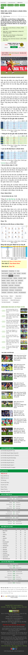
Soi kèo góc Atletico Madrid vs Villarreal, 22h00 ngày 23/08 (12, 347)
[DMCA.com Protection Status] (14, 611)
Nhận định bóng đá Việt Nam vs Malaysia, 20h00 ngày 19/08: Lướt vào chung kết (20, 394)
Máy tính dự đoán (5, 287)
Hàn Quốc (20, 278)
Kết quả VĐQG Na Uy (6, 494)
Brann (11, 296)
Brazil (25, 278)
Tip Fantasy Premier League (7, 278)
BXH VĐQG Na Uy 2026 (7, 526)
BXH (2, 7)
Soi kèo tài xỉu (10, 292)
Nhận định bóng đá (14, 53)
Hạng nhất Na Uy (5, 475)
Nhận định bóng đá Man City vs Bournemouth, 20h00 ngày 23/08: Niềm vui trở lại (13, 327)
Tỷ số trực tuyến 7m (10, 589)
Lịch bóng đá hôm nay (21, 589)
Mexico (12, 280)
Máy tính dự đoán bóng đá (14, 591)
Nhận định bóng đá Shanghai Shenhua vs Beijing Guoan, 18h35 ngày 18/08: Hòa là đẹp (19, 430)
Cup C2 (10, 273)
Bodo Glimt (18, 296)
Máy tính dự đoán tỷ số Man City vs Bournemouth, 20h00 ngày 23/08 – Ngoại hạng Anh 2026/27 (13, 316)
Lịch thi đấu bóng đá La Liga (7, 460)
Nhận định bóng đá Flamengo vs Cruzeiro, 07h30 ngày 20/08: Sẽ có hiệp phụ (20, 385)
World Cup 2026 (5, 275)
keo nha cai (4, 300)
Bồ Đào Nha (20, 280)
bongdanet (15, 302)
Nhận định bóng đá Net (14, 587)
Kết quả (17, 5)
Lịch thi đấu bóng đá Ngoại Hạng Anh (9, 453)
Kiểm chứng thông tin (17, 645)
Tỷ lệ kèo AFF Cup (8, 593)
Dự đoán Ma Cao (18, 290)
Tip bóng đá (4, 292)
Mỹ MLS (8, 280)
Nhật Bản (15, 278)
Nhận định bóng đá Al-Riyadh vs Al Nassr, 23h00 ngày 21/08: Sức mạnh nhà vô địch (19, 367)
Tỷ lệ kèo (22, 5)
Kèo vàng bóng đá (22, 292)
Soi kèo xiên (11, 285)
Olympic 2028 (20, 287)
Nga (16, 280)
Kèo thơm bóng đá (13, 287)
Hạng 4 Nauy (4, 487)
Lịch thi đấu (10, 5)
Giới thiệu (3, 607)
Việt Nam (18, 273)
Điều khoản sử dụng (16, 607)
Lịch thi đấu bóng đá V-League (8, 467)
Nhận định (3, 5)
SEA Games (11, 290)
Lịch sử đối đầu (4, 285)
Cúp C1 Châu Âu (5, 273)
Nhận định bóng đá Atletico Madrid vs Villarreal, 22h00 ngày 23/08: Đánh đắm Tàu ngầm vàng (12, 342)
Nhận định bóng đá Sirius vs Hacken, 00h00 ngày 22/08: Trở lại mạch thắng (20, 376)
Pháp (15, 273)
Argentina (3, 280)
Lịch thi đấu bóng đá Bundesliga (8, 457)
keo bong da (18, 298)
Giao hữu (15, 292)
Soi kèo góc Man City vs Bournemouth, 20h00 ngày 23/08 (12, 337)
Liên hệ (8, 607)
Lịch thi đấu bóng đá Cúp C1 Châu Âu (10, 455)
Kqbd (22, 587)
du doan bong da (6, 302)
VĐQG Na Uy (4, 473)
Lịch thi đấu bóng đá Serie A (7, 462)
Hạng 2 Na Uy (4, 489)
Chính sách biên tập (6, 645)
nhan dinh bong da (15, 300)
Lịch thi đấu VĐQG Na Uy (7, 561)
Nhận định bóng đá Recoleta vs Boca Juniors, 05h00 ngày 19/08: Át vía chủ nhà (19, 413)
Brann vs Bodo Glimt (7, 298)
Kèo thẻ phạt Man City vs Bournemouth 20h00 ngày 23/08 (12, 311)
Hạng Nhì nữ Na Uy (5, 491)
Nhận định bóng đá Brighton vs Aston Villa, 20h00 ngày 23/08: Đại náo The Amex (12, 322)
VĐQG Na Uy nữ (5, 478)
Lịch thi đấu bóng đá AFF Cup (8, 450)
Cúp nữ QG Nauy (5, 482)
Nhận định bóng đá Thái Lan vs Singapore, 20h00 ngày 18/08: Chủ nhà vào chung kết (20, 421)
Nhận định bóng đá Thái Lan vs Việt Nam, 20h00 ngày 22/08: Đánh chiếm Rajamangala (20, 358)
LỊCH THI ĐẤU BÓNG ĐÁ (7, 448)
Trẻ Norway (3, 480)
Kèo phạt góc (17, 285)
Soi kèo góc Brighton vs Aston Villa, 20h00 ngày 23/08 (11, 332)
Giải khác (11, 275)
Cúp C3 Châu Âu (5, 290)
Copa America (16, 275)
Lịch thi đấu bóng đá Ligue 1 (7, 465)
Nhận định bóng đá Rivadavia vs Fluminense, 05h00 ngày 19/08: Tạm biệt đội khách (20, 404)
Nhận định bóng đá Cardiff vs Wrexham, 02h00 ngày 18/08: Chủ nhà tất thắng (19, 440)
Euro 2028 (24, 273)
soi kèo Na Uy (10, 199)
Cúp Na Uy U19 (4, 484)
